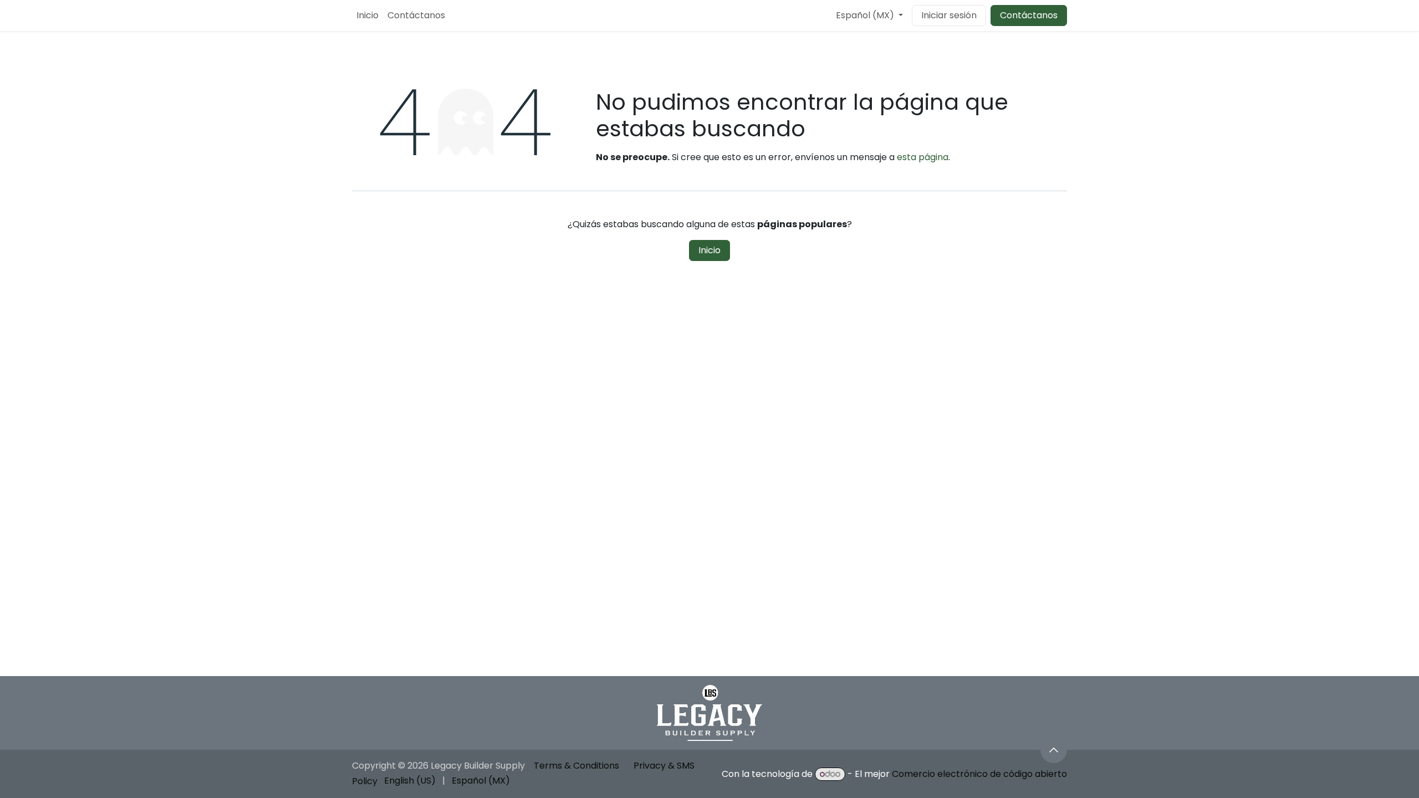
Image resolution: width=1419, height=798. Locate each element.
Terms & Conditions (576, 765)
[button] (1053, 749)
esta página (922, 157)
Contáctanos (1029, 15)
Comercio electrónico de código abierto (979, 774)
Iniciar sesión (949, 15)
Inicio (709, 250)
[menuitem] (367, 15)
